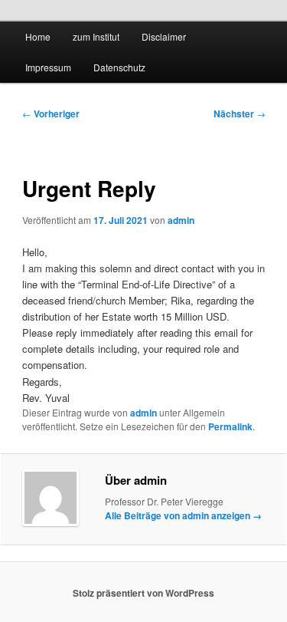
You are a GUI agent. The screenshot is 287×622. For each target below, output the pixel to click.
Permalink (230, 426)
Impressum (48, 67)
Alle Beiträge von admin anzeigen (183, 515)
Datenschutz (119, 67)
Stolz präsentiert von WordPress (143, 593)
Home (38, 36)
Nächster (240, 113)
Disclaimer (164, 36)
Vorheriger (51, 113)
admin (181, 220)
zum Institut (96, 36)
